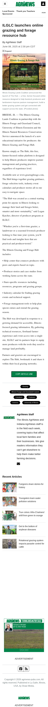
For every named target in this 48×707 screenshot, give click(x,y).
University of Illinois (31, 403)
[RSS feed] (26, 668)
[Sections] (5, 4)
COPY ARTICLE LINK (24, 374)
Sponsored (7, 14)
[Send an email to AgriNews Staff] (18, 463)
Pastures (32, 397)
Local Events (8, 11)
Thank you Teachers (25, 11)
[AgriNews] (25, 3)
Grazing (25, 386)
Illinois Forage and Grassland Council (25, 392)
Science (15, 403)
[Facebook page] (21, 668)
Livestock (19, 397)
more (44, 13)
